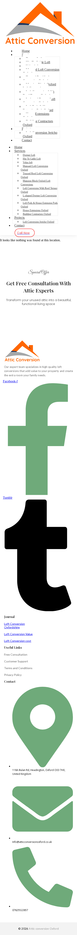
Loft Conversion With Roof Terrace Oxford (38, 93)
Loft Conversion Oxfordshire (14, 625)
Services (19, 151)
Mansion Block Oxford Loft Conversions (39, 86)
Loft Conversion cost (17, 641)
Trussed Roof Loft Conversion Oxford (36, 78)
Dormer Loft (29, 155)
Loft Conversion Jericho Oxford (40, 134)
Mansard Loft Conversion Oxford (41, 71)
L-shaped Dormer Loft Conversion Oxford (39, 100)
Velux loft (27, 162)
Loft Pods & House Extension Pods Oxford (38, 108)
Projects (19, 217)
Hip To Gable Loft (32, 158)
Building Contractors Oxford (38, 123)
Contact (27, 140)
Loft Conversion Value (18, 634)
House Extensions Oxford (36, 115)
